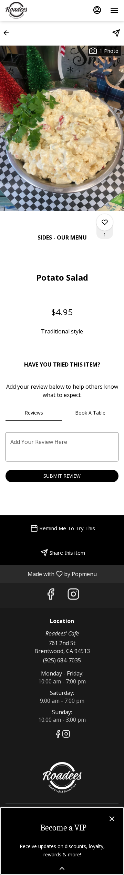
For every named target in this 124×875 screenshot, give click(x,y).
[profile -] (97, 10)
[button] (8, 32)
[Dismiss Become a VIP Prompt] (112, 818)
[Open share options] (116, 33)
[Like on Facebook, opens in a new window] (50, 595)
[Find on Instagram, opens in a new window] (73, 595)
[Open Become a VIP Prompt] (62, 868)
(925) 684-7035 (62, 660)
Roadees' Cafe (62, 777)
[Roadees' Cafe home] (37, 10)
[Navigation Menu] (114, 10)
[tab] (34, 413)
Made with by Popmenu (51, 573)
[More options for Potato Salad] (104, 222)
